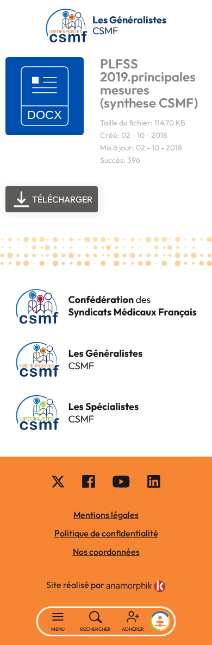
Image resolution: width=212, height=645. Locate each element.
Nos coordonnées (106, 551)
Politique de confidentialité (106, 533)
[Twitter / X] (58, 481)
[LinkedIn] (153, 481)
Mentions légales (106, 514)
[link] (136, 586)
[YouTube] (121, 481)
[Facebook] (88, 481)
